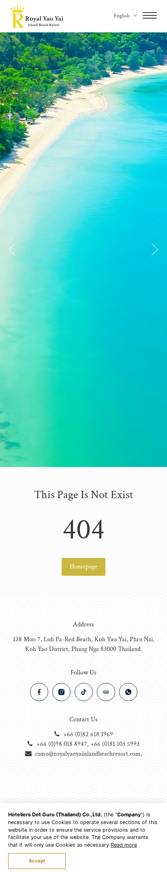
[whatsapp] (128, 692)
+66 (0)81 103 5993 (114, 744)
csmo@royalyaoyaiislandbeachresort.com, (88, 754)
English (122, 16)
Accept (37, 861)
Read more (124, 845)
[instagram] (61, 692)
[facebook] (39, 692)
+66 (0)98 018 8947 (61, 744)
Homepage (83, 566)
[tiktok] (84, 692)
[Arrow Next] (12, 251)
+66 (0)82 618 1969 (88, 734)
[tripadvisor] (106, 692)
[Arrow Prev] (155, 251)
